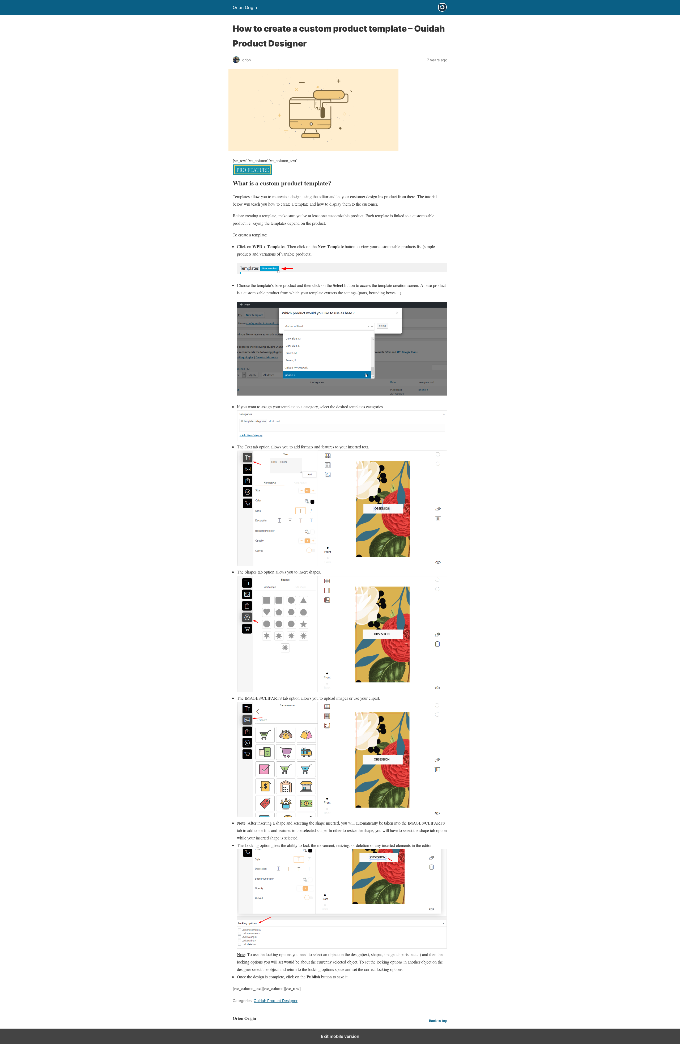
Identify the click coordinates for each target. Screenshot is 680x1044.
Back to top (438, 1021)
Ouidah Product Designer (276, 1000)
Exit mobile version (340, 1036)
